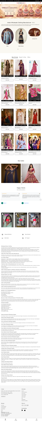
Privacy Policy (23, 393)
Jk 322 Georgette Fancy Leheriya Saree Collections (34, 102)
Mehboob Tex (9, 371)
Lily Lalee (16, 354)
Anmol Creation (6, 359)
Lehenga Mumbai (3, 349)
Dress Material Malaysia (4, 329)
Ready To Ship (22, 57)
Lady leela (35, 379)
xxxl (24, 99)
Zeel (3, 363)
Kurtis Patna (23, 325)
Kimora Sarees (34, 359)
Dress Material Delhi (17, 333)
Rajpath (24, 358)
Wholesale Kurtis (3, 259)
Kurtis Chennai (22, 326)
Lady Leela (7, 355)
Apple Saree (2, 358)
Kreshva (26, 381)
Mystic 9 (13, 355)
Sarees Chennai (23, 319)
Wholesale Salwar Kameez (4, 261)
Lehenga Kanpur (36, 349)
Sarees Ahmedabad (9, 319)
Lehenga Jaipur (31, 349)
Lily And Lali (38, 379)
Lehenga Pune (22, 349)
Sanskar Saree (19, 358)
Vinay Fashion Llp (14, 371)
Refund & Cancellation (25, 400)
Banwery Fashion (34, 371)
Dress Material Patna (35, 333)
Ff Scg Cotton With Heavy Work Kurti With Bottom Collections (6, 78)
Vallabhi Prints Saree (18, 359)
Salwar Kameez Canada (17, 338)
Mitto (19, 355)
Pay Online (2, 405)
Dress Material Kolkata (11, 335)
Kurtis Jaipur (27, 325)
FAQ (22, 398)
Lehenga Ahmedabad (15, 350)
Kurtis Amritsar (14, 326)
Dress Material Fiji (10, 329)
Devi (1, 354)
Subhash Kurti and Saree (9, 353)
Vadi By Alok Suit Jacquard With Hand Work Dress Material (7, 152)
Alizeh (24, 353)
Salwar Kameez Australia (23, 338)
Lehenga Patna (27, 349)
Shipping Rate (23, 399)
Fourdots (39, 372)
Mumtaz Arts (18, 371)
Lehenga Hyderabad (8, 349)
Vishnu (33, 381)
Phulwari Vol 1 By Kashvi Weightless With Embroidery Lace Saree (21, 152)
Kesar (11, 363)
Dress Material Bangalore (17, 334)
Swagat (18, 376)
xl (31, 148)
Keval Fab (5, 376)
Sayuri (21, 371)
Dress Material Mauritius (36, 329)
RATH (25, 380)
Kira (36, 359)
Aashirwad (27, 379)
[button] (2, 16)
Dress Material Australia (23, 329)
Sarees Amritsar (14, 319)
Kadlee (18, 354)
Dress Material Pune (29, 333)
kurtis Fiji (7, 322)
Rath (26, 358)
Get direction (3, 396)
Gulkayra (32, 379)
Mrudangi (29, 354)
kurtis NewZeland (28, 322)
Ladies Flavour (30, 353)
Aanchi (21, 381)
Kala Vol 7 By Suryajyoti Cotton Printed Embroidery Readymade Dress (20, 102)
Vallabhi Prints (30, 381)
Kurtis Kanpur (31, 325)
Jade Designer (30, 376)
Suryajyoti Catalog (16, 379)
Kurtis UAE (32, 322)
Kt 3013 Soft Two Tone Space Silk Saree (20, 77)
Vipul (4, 360)
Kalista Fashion (7, 358)
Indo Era (32, 354)
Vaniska (6, 354)
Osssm (4, 355)
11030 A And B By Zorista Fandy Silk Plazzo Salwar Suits (20, 127)
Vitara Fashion (34, 353)
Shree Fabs (29, 371)
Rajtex (22, 358)
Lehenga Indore (18, 349)
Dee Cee (26, 353)
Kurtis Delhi (12, 325)
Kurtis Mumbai (3, 325)
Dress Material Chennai (17, 335)
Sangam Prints (11, 358)
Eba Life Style (3, 373)
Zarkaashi (28, 359)
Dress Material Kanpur (10, 334)
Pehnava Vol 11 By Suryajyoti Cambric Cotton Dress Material (6, 102)
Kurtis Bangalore (35, 325)
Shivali (32, 355)
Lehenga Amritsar (21, 350)
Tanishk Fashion (8, 372)
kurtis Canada (10, 322)
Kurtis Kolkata (18, 326)
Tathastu (9, 363)
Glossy (35, 381)
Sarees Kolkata (19, 319)
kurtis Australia (15, 322)
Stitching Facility (3, 407)
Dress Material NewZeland (4, 330)
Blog (1, 411)
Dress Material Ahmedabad (31, 334)
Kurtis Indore (16, 325)
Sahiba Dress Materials (32, 380)
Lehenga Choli (34, 38)
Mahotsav (11, 359)
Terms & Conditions (24, 392)
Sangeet (14, 381)
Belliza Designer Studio (27, 372)
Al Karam (27, 371)
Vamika (34, 355)
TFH (9, 359)
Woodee (11, 354)
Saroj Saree (15, 358)
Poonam (24, 354)
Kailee (14, 353)
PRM (18, 353)
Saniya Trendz (15, 372)
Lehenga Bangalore (3, 350)
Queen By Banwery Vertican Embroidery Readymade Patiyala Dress (34, 152)
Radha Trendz (25, 376)
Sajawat (2, 381)
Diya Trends (21, 353)
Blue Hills (10, 355)
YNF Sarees (23, 359)
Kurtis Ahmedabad (8, 326)
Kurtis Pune (19, 325)
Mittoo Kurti (9, 381)
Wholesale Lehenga (3, 262)
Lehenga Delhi (14, 349)
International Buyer (3, 406)
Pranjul (22, 379)
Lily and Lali (16, 355)
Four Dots (2, 372)
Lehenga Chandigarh (9, 350)
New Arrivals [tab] (15, 57)
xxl (21, 99)
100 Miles (21, 354)
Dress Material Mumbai (4, 333)
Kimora (6, 371)
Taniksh (2, 353)
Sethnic (37, 358)
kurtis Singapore (19, 322)
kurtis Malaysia (3, 322)
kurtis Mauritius (24, 322)
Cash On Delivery (24, 394)
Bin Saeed (38, 371)
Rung (21, 355)
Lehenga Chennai (30, 350)
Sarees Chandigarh (3, 319)
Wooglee (39, 354)
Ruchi (2, 360)
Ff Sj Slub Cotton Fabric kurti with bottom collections (34, 127)
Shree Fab (2, 376)
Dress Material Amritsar (4, 335)
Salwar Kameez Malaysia (4, 338)
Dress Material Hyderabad (11, 333)
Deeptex (8, 354)
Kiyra (26, 359)
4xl (37, 148)
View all (33, 22)
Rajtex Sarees (3, 379)
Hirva (34, 354)
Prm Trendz (22, 372)
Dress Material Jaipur (4, 334)
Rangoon (16, 353)
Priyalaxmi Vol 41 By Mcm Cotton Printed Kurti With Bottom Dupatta (34, 78)
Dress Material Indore (23, 333)
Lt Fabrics (2, 359)
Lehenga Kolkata (26, 350)
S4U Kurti (27, 380)
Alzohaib (34, 372)
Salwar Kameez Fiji (10, 338)
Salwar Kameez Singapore (30, 338)
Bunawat (31, 358)
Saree (7, 46)
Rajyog (28, 358)
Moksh (13, 354)
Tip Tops (23, 355)
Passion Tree (38, 353)
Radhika (5, 353)
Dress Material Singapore (29, 329)
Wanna (36, 354)
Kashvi (39, 359)
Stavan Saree (34, 358)
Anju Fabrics (29, 355)
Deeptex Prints (12, 379)
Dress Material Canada (16, 329)
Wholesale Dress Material (4, 260)
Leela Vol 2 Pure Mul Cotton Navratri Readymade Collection (6, 127)
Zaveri (6, 373)
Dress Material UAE (11, 330)
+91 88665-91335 (5, 394)
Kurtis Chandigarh (3, 326)
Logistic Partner (24, 395)
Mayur (20, 379)
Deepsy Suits (3, 371)
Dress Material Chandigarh (24, 334)
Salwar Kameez (21, 46)
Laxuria (19, 381)
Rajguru (24, 381)
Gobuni (14, 359)
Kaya (3, 354)
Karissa (26, 354)
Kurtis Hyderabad (8, 325)
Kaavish (19, 372)
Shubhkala (6, 363)
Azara (37, 372)
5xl (39, 148)
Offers (28, 57)
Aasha (20, 376)
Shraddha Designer (9, 376)
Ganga (39, 380)
